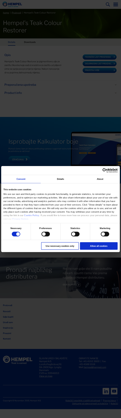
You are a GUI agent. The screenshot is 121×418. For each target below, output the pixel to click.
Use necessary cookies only (60, 246)
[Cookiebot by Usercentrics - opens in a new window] (105, 170)
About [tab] (100, 179)
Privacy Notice (20, 219)
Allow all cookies (98, 246)
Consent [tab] (21, 179)
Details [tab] (60, 179)
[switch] (45, 234)
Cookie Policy (31, 215)
